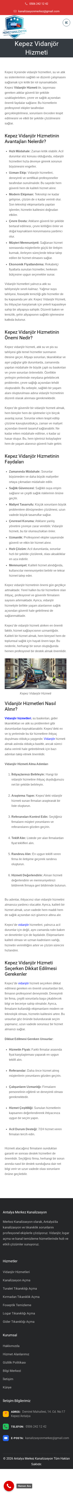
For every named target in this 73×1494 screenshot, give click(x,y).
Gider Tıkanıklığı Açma (18, 1321)
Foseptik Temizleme (17, 1305)
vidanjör (23, 924)
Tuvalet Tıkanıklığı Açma (20, 1288)
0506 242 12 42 (36, 1426)
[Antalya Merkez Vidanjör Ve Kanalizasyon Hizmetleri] (14, 27)
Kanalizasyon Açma (16, 1280)
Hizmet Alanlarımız (16, 1354)
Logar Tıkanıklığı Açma (19, 1313)
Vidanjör (49, 738)
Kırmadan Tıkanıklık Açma (21, 1297)
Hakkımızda (11, 1346)
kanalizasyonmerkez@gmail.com (47, 1438)
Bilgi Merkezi (12, 1371)
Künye (7, 1387)
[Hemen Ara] (9, 1486)
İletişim (8, 1379)
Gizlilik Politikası (14, 1362)
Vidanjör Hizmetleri (16, 1272)
